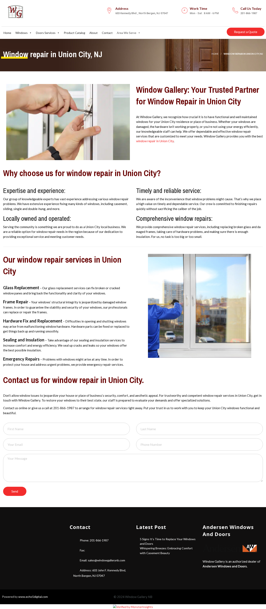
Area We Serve (126, 33)
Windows (21, 33)
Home (7, 33)
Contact (107, 33)
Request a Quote (245, 32)
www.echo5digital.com (33, 596)
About (93, 33)
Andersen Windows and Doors (225, 566)
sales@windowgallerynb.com (106, 560)
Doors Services (45, 33)
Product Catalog (74, 33)
